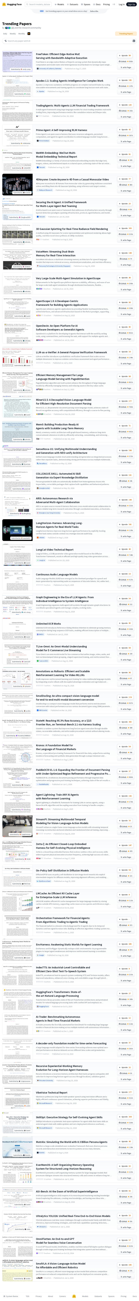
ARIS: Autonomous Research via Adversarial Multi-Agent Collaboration (58, 500)
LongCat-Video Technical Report (54, 549)
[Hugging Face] (74, 1296)
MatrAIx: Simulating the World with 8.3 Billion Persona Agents (71, 1142)
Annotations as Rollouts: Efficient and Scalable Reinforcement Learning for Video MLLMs (63, 673)
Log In (122, 4)
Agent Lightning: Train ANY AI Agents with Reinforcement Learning (57, 796)
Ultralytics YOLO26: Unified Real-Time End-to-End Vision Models (73, 1216)
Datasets (74, 4)
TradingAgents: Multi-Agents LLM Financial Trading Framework (72, 105)
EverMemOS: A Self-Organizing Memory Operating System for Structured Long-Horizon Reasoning (65, 1166)
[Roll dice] (134, 41)
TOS (27, 1296)
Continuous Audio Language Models (57, 574)
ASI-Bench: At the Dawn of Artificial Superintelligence (67, 1191)
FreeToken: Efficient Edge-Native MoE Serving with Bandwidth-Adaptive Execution (61, 56)
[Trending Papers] (29, 33)
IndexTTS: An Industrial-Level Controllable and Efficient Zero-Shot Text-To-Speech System (63, 969)
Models (60, 4)
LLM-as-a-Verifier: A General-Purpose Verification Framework (71, 352)
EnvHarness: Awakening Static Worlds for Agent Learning (69, 944)
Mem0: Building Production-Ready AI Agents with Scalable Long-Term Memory (60, 426)
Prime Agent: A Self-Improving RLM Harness (61, 130)
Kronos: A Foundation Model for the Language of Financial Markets (56, 747)
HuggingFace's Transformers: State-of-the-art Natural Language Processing (59, 993)
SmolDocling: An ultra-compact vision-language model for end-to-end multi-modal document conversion (67, 697)
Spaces (87, 4)
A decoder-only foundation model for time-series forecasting (71, 1043)
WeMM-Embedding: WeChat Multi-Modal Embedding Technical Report (56, 154)
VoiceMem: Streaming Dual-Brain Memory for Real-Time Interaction (55, 253)
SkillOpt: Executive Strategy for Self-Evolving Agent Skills (69, 1117)
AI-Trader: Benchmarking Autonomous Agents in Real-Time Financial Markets (58, 1018)
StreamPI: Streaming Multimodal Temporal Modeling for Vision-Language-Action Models (62, 821)
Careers (62, 1296)
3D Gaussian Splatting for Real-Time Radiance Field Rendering (72, 229)
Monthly (21, 33)
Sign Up (131, 4)
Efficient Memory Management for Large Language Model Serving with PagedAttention (62, 377)
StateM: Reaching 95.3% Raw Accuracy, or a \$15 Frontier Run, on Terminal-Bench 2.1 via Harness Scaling (68, 722)
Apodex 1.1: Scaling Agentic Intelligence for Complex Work (69, 80)
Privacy (39, 1296)
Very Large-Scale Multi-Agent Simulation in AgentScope (68, 278)
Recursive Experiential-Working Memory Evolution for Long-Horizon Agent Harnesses (62, 1067)
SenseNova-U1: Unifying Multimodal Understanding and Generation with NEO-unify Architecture (66, 450)
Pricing (106, 4)
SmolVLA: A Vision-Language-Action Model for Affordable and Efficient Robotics (60, 1265)
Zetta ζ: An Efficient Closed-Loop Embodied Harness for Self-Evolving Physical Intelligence (63, 845)
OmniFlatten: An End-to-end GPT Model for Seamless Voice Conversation (59, 1240)
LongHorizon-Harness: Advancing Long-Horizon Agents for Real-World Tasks (59, 524)
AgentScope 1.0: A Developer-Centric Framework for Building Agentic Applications (62, 302)
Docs (98, 4)
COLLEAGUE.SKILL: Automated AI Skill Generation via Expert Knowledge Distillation (62, 475)
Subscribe (94, 11)
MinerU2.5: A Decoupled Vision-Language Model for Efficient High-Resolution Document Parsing (63, 401)
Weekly (13, 33)
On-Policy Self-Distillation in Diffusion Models (62, 870)
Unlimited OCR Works (48, 623)
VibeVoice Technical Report (51, 1092)
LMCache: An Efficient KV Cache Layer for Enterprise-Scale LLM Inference (57, 895)
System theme (12, 1296)
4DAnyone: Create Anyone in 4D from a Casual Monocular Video (72, 179)
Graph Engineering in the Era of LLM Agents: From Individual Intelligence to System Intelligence (65, 599)
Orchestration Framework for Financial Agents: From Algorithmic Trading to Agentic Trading (63, 919)
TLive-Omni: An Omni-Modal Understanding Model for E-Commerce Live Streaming (61, 648)
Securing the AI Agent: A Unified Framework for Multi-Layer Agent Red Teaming (61, 204)
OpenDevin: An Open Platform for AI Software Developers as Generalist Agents (60, 327)
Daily (5, 33)
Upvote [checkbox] (126, 55)
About (50, 1296)
